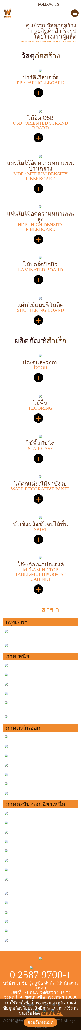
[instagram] (63, 4)
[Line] (74, 4)
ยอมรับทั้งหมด (40, 1022)
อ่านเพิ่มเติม (52, 1013)
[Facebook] (69, 4)
